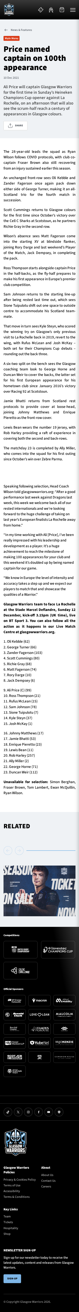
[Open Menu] (72, 9)
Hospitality (11, 1228)
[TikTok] (8, 1112)
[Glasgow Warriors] (9, 10)
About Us (47, 1175)
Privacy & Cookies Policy (20, 1180)
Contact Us (48, 1181)
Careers (46, 1186)
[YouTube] (48, 1112)
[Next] (19, 850)
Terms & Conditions (17, 1197)
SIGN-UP (12, 1278)
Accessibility (12, 1191)
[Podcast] (59, 1112)
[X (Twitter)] (18, 1112)
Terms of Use (12, 1185)
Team (7, 1216)
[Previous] (9, 850)
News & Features (21, 30)
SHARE (19, 125)
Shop (7, 1234)
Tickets (8, 1222)
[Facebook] (38, 1112)
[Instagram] (28, 1112)
